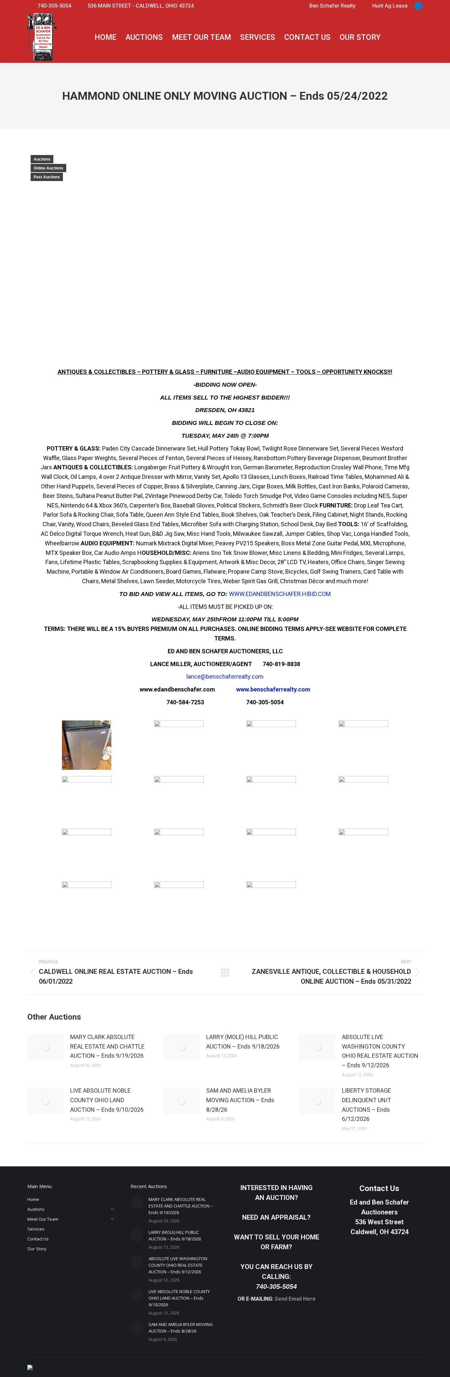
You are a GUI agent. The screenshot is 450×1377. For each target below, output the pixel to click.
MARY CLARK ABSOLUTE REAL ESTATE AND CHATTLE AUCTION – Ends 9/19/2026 (107, 1046)
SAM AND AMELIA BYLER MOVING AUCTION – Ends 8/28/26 (240, 1100)
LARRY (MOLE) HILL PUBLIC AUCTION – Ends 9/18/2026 (243, 1041)
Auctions (42, 159)
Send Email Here (295, 1299)
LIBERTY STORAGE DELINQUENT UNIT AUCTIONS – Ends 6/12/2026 (366, 1104)
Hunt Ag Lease (390, 6)
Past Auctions (47, 177)
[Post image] (45, 1047)
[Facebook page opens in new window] (418, 6)
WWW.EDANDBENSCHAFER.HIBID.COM (280, 593)
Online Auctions (48, 168)
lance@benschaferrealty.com (225, 676)
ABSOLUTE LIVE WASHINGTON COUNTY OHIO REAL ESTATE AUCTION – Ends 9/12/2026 (380, 1051)
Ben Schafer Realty (332, 6)
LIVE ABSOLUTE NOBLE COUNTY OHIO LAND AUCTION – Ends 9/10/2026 (107, 1100)
